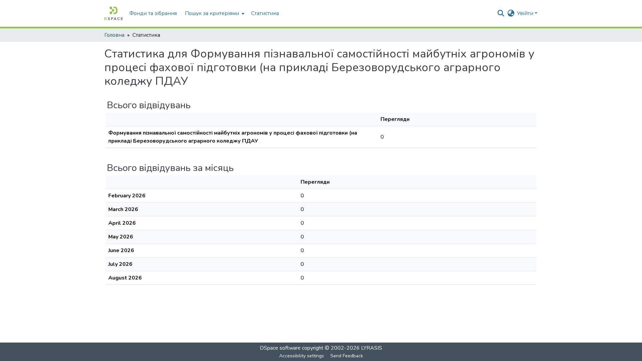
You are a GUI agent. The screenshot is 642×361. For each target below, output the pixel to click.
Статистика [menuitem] (265, 13)
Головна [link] (114, 35)
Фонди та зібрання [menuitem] (153, 13)
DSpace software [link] (280, 348)
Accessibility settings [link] (301, 356)
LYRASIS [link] (371, 348)
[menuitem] (214, 13)
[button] (113, 13)
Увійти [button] (526, 13)
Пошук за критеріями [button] (212, 13)
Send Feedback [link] (346, 356)
